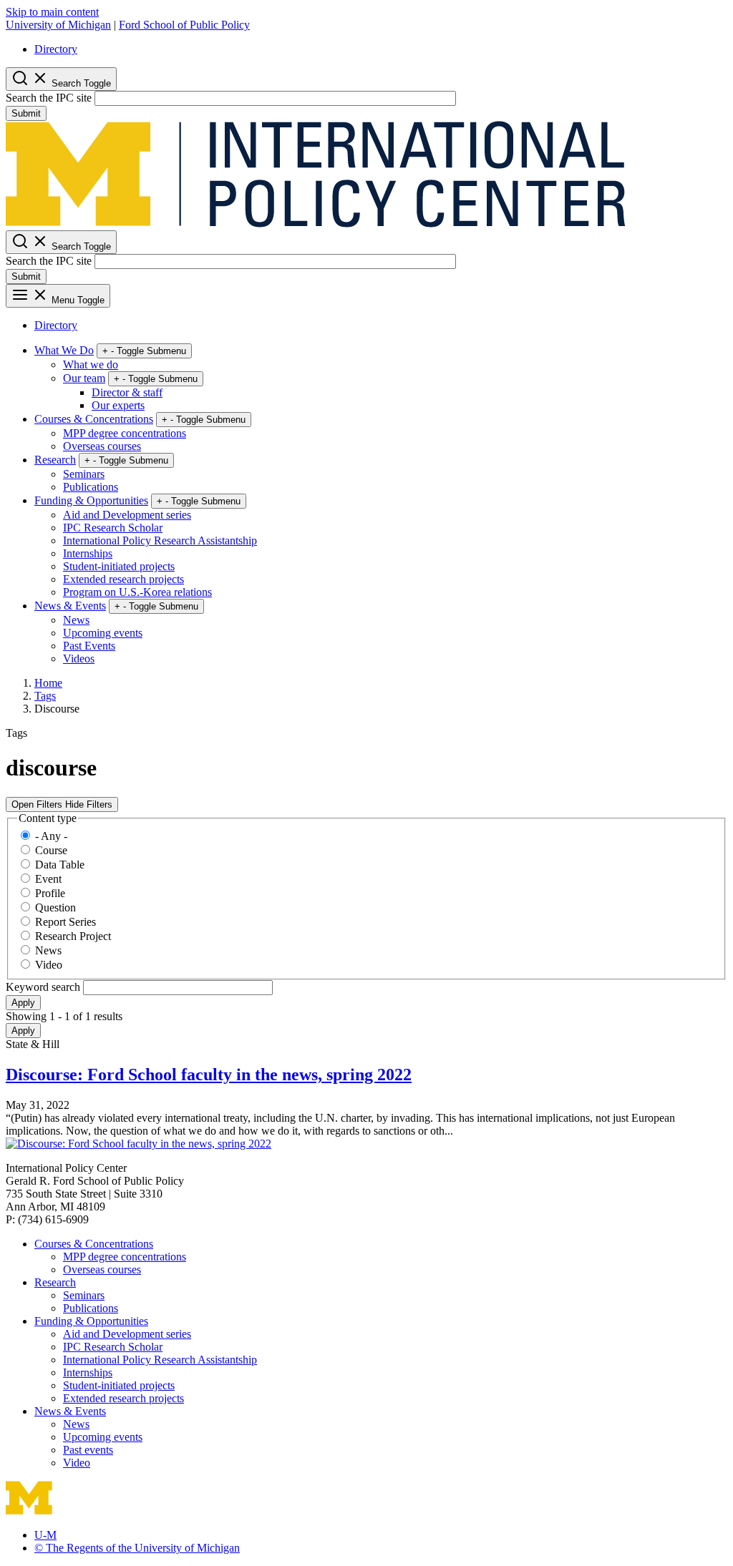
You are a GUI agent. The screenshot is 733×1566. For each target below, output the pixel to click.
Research (55, 460)
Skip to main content (52, 12)
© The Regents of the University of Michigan (137, 1548)
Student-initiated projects (119, 566)
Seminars (84, 474)
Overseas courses (102, 446)
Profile (50, 893)
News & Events (70, 606)
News (76, 620)
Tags (45, 696)
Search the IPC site (49, 98)
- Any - (51, 836)
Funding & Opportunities (91, 500)
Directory (55, 49)
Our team (84, 378)
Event (48, 879)
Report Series (65, 922)
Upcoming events (102, 633)
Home (48, 683)
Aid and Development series (127, 515)
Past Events (89, 646)
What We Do (64, 350)
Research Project (73, 936)
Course (51, 850)
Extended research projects (123, 579)
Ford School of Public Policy (184, 25)
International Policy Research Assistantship (160, 540)
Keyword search (44, 987)
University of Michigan (58, 25)
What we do (90, 364)
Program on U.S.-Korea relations (137, 592)
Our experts (118, 405)
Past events (88, 1450)
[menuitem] (380, 49)
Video (48, 965)
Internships (87, 553)
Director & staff (127, 392)
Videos (78, 658)
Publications (90, 487)
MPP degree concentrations (124, 433)
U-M (45, 1535)
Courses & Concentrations (93, 419)
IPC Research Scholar (112, 528)
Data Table (59, 864)
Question (55, 907)
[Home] (316, 223)
